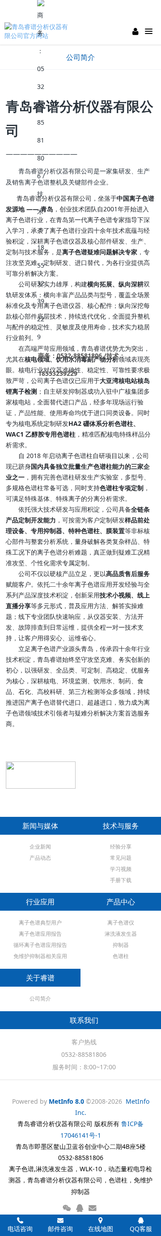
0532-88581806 (83, 1054)
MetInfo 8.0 (66, 1101)
